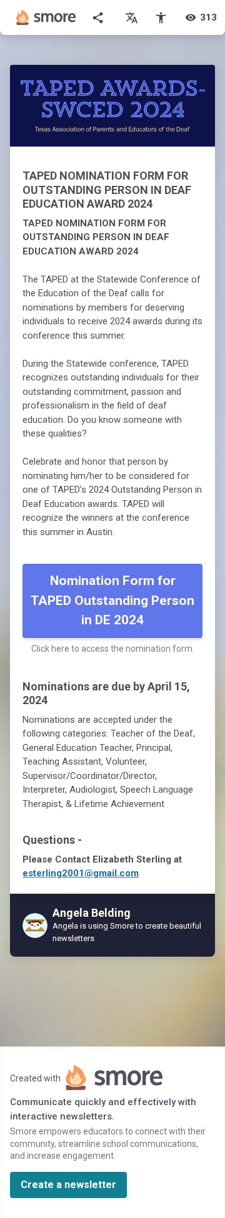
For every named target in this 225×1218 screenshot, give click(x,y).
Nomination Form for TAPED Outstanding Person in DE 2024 (112, 600)
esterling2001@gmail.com (80, 873)
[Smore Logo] (46, 17)
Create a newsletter (68, 1185)
